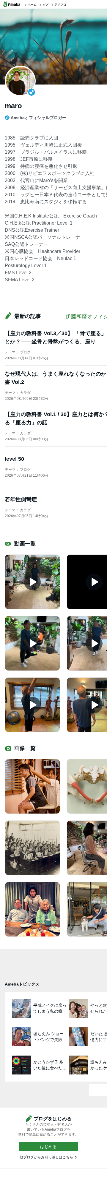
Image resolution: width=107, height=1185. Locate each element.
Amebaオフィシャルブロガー (38, 117)
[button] (48, 1146)
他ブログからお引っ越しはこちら (46, 1157)
